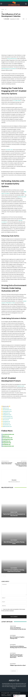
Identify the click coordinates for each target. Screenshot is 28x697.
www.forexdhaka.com (7, 416)
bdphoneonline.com (7, 426)
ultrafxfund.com (6, 423)
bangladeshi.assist (7, 414)
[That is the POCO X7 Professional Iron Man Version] (14, 503)
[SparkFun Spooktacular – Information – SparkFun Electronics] (5, 655)
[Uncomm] (2, 19)
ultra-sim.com (6, 419)
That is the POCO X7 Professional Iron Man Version (14, 514)
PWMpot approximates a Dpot (18, 665)
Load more (13, 671)
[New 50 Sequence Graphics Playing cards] (14, 531)
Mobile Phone (13, 512)
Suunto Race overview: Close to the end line (6, 463)
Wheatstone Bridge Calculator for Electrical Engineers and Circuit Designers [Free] (21, 464)
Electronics (14, 540)
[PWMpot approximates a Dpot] (5, 664)
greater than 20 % (22, 196)
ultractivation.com (7, 424)
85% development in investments (8, 68)
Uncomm (7, 18)
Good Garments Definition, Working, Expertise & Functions (14, 570)
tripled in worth (21, 386)
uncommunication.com (8, 418)
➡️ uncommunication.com (7, 434)
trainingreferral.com (7, 411)
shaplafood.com (6, 413)
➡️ (2, 436)
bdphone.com (6, 408)
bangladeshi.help (7, 442)
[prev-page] (2, 576)
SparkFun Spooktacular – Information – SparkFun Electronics (16, 656)
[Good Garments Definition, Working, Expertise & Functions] (14, 559)
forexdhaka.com (6, 421)
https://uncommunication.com (14, 481)
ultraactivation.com (7, 409)
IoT (5, 9)
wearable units (9, 149)
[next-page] (5, 576)
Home (2, 9)
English (18, 695)
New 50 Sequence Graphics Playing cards (14, 542)
